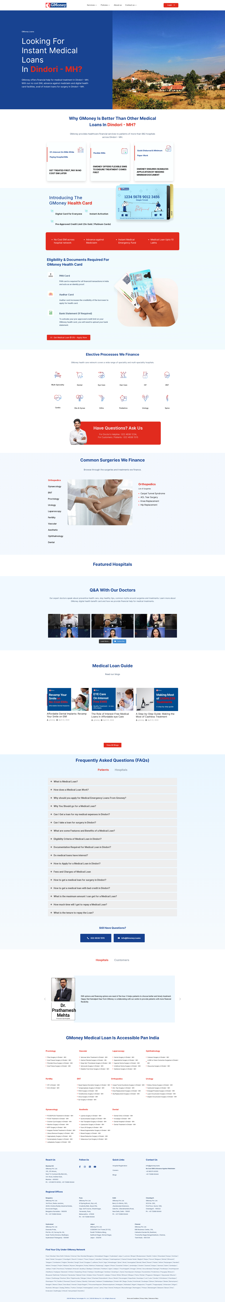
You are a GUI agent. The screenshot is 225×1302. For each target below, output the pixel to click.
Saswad (147, 1265)
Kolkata (67, 1256)
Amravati (76, 1269)
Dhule (85, 1272)
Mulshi (116, 1278)
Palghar (64, 1262)
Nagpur (106, 1256)
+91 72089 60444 (68, 1182)
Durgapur (87, 1262)
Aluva (110, 1278)
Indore (155, 1256)
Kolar (84, 1275)
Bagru (125, 1281)
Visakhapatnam (115, 1259)
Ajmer (119, 1262)
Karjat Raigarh (82, 1284)
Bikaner (172, 1275)
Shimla (139, 1269)
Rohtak (142, 1275)
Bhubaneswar (141, 1256)
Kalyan (91, 1259)
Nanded (175, 1262)
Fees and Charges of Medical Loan (72, 871)
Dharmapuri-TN (51, 1281)
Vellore (161, 1262)
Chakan (123, 1259)
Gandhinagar (99, 1272)
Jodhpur (48, 1269)
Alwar (89, 1278)
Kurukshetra (146, 1272)
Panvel (151, 1259)
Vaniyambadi (72, 1291)
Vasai (47, 1259)
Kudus (130, 1281)
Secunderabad (147, 1269)
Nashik (149, 1256)
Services (91, 5)
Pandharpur (164, 1269)
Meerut (55, 1284)
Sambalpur (172, 1265)
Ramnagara (136, 1288)
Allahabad (127, 1284)
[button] (44, 998)
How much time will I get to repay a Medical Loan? (80, 904)
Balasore (160, 1288)
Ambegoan (119, 1284)
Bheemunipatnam (109, 1284)
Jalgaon (106, 1265)
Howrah (74, 1284)
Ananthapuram (174, 1269)
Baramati (64, 1272)
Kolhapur (106, 1259)
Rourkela (49, 1288)
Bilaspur (131, 1275)
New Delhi (60, 1256)
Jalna (101, 1288)
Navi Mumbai (82, 1256)
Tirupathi (149, 1284)
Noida (52, 1259)
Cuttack (80, 1259)
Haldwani (99, 1281)
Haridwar (107, 1272)
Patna (137, 1275)
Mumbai (53, 1256)
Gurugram (58, 1259)
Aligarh (134, 1284)
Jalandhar (98, 1259)
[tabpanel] (121, 502)
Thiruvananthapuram (95, 1284)
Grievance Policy (153, 1298)
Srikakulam (167, 1284)
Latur (150, 1278)
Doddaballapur (108, 1281)
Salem (166, 1265)
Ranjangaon (168, 1262)
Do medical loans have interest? (71, 855)
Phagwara (149, 1275)
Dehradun (97, 1269)
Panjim (60, 1265)
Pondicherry (155, 1272)
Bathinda (56, 1275)
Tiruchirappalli (124, 1269)
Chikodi (64, 1291)
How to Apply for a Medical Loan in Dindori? (77, 863)
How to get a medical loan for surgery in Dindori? (80, 880)
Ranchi (74, 1259)
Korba (86, 1265)
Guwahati (119, 1265)
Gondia (155, 1278)
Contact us (130, 5)
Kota (94, 1275)
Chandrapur (172, 1278)
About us (118, 5)
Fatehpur (91, 1272)
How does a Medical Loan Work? (71, 789)
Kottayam (117, 1288)
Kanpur (168, 1256)
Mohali (164, 1259)
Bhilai (119, 1275)
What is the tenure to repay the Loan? (74, 912)
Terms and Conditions (133, 1298)
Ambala (89, 1275)
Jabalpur (107, 1275)
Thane (86, 1259)
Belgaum (158, 1259)
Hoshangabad (87, 1288)
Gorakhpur (115, 1272)
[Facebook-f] (80, 1167)
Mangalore (79, 1265)
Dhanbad (95, 1278)
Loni (146, 1278)
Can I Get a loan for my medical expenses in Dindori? (82, 814)
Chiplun (48, 1278)
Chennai (73, 1256)
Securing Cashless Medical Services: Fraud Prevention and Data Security (156, 715)
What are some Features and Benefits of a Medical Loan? (84, 830)
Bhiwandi (171, 1259)
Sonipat (79, 1288)
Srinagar (133, 1269)
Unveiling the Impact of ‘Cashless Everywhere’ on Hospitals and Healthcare (65, 717)
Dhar (171, 1288)
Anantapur (140, 1278)
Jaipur (120, 1256)
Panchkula (60, 1269)
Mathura (92, 1265)
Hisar (106, 1288)
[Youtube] (95, 1167)
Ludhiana (95, 1262)
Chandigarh (67, 1259)
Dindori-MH (118, 1281)
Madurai (66, 1265)
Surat (81, 1262)
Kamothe (81, 1291)
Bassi (60, 1284)
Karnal (111, 1288)
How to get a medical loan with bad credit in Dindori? (82, 888)
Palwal (114, 1275)
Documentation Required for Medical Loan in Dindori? (82, 847)
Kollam (126, 1265)
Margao (83, 1278)
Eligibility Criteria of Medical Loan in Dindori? (77, 839)
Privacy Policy (144, 1298)
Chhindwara (163, 1278)
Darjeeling (78, 1272)
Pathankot (63, 1275)
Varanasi (160, 1265)
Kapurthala (132, 1278)
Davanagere (123, 1278)
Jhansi (122, 1272)
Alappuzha (140, 1284)
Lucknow (127, 1256)
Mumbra (70, 1262)
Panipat (54, 1265)
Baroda (139, 1262)
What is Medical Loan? (66, 781)
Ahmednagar (112, 1262)
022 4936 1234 (128, 434)
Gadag (62, 1288)
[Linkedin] (90, 1167)
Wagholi (140, 1259)
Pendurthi (100, 1275)
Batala (166, 1281)
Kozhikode (136, 1281)
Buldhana (50, 1272)
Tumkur (73, 1288)
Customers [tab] (121, 960)
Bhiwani (124, 1275)
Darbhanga (55, 1278)
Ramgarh (49, 1284)
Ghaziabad (161, 1256)
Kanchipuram (129, 1272)
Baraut (167, 1288)
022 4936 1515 (131, 437)
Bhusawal (49, 1275)
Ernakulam (49, 1291)
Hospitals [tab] (121, 769)
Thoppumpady (157, 1284)
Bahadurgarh (152, 1288)
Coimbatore (57, 1262)
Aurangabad (131, 1262)
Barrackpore (173, 1281)
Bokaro (152, 1281)
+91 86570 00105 (55, 1182)
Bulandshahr (103, 1278)
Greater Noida (131, 1259)
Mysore (72, 1265)
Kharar (113, 1265)
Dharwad (67, 1281)
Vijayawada (165, 1275)
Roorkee (63, 1278)
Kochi (101, 1262)
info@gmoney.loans (131, 938)
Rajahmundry (75, 1278)
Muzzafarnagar (127, 1288)
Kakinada (92, 1281)
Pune (47, 1256)
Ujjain (110, 1269)
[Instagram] (85, 1167)
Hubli (54, 1269)
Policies (104, 5)
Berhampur (159, 1281)
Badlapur (90, 1269)
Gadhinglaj (57, 1291)
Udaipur (115, 1269)
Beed (144, 1262)
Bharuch (171, 1272)
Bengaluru (90, 1256)
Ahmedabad (99, 1256)
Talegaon (49, 1262)
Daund (73, 1281)
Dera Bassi (66, 1284)
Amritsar (174, 1256)
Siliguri (174, 1284)
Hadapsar (57, 1272)
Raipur (146, 1259)
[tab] (56, 480)
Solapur (153, 1265)
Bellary (67, 1288)
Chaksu (78, 1281)
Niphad (78, 1275)
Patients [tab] (103, 769)
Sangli (77, 1262)
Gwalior (141, 1265)
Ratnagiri (156, 1269)
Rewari (149, 1262)
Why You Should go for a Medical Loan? (75, 806)
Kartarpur (138, 1272)
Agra (105, 1262)
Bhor (68, 1278)
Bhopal (133, 1256)
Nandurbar (71, 1275)
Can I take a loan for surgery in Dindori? (75, 822)
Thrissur (144, 1288)
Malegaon (157, 1275)
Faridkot (59, 1281)
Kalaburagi (99, 1265)
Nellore (48, 1265)
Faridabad (68, 1269)
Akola (124, 1262)
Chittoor (71, 1272)
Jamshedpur (133, 1265)
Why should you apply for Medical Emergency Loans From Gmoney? (90, 798)
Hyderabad (113, 1256)
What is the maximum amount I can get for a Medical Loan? (85, 896)
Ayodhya (83, 1269)
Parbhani (104, 1269)
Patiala (155, 1262)
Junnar (96, 1288)
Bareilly (84, 1281)
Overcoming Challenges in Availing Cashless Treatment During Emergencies (110, 716)
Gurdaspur (145, 1281)
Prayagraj (164, 1272)
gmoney (52, 723)
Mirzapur (56, 1288)
